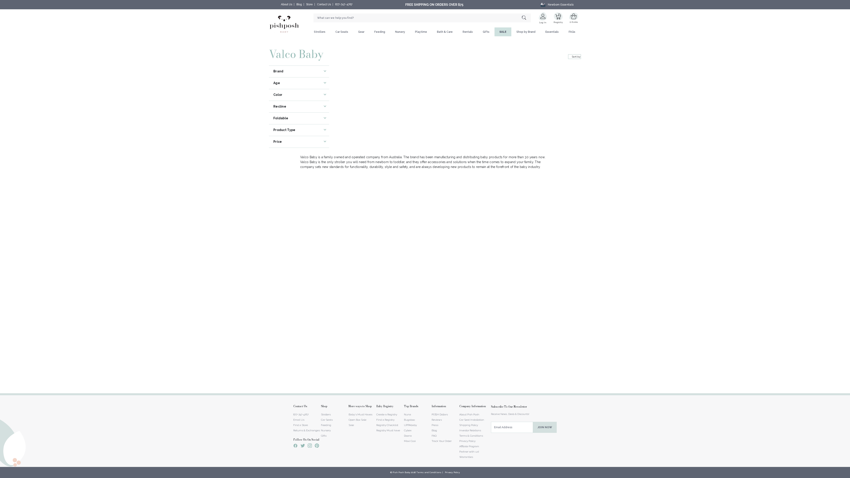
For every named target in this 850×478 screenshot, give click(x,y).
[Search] (526, 18)
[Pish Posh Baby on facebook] (295, 446)
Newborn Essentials (561, 4)
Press (435, 425)
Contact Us (324, 4)
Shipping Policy (468, 425)
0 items (574, 22)
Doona (408, 435)
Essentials (552, 31)
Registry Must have (388, 430)
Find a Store (300, 425)
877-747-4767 (343, 4)
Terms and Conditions (428, 472)
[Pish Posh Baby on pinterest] (317, 446)
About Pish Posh (469, 414)
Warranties (466, 457)
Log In (542, 22)
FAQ (434, 435)
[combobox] (422, 17)
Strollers (319, 31)
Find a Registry (385, 419)
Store (309, 4)
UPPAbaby (410, 425)
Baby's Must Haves (360, 414)
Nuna (407, 414)
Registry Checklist (387, 425)
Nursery (400, 31)
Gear (361, 31)
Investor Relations (470, 430)
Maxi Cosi (410, 441)
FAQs (572, 31)
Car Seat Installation (471, 419)
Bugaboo (409, 419)
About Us (286, 4)
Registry (558, 22)
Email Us (298, 419)
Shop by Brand (525, 31)
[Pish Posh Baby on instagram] (310, 446)
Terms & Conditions (471, 435)
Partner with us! (469, 451)
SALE (502, 31)
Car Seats (341, 31)
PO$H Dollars (440, 414)
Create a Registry (386, 414)
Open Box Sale (357, 419)
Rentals (468, 31)
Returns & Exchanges (306, 430)
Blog (299, 4)
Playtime (421, 31)
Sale (351, 425)
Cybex (407, 430)
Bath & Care (445, 31)
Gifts (486, 31)
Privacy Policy (467, 441)
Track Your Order (442, 441)
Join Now (545, 427)
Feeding (379, 31)
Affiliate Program (469, 446)
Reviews (437, 419)
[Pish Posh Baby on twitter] (303, 446)
